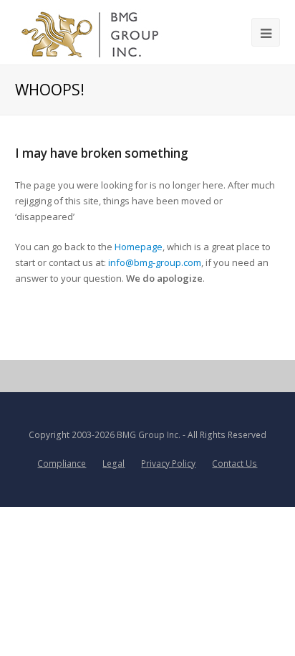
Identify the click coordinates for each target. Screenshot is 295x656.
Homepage (139, 246)
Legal (113, 463)
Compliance (61, 463)
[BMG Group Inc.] (90, 32)
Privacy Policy (168, 463)
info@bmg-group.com (154, 262)
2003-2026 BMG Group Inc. (126, 435)
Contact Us (234, 463)
